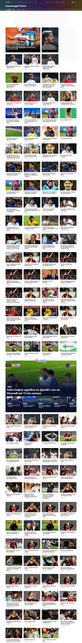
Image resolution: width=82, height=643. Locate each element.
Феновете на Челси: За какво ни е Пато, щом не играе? (13, 229)
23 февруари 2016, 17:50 (65, 230)
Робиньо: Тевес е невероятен (28, 443)
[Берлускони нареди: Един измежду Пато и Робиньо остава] (32, 239)
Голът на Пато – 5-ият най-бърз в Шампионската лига (50, 460)
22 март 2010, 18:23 (9, 535)
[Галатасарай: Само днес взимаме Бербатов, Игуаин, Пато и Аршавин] (14, 311)
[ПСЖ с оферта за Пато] (14, 436)
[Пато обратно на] (32, 96)
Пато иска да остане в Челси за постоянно (49, 209)
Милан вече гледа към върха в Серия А (13, 622)
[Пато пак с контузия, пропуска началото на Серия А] (50, 293)
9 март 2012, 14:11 (9, 356)
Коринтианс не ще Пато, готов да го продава (31, 192)
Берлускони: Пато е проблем (48, 281)
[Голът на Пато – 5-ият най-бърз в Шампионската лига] (50, 453)
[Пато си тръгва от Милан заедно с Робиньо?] (14, 257)
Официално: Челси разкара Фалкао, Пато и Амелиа (50, 192)
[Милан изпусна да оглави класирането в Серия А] (14, 453)
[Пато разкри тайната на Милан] (50, 579)
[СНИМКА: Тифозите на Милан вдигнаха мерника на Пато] (14, 274)
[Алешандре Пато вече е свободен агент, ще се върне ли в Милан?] (50, 78)
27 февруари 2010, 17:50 (28, 553)
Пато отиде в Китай (66, 138)
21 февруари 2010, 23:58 (65, 552)
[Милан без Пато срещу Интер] (14, 579)
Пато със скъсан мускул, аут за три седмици (12, 533)
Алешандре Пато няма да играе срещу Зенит (49, 264)
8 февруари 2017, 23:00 (28, 141)
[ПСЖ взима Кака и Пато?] (50, 436)
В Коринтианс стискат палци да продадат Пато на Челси (31, 210)
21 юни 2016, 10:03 (9, 213)
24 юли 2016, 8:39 (46, 176)
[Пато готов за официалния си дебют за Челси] (32, 220)
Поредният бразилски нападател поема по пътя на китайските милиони (13, 156)
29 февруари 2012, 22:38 (47, 356)
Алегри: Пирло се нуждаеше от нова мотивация (68, 354)
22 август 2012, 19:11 (46, 303)
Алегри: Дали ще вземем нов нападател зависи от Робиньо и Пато (67, 247)
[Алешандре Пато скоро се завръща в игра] (68, 507)
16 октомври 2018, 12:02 (47, 105)
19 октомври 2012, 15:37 (28, 302)
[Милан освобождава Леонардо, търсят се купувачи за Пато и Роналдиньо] (50, 487)
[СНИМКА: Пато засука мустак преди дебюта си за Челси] (50, 220)
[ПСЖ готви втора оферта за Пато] (68, 419)
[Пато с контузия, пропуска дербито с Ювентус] (68, 274)
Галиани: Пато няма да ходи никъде (13, 514)
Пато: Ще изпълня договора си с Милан (11, 477)
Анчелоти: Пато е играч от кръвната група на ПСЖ (31, 281)
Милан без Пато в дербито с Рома (68, 533)
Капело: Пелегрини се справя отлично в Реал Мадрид (30, 533)
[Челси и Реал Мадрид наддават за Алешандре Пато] (50, 507)
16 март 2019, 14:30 (46, 88)
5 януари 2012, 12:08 (27, 445)
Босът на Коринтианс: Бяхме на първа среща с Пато (49, 247)
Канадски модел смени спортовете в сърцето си (68, 103)
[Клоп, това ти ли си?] (68, 113)
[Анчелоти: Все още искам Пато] (32, 346)
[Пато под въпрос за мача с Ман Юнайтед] (14, 544)
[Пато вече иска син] (32, 633)
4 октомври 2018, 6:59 (65, 105)
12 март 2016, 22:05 (9, 231)
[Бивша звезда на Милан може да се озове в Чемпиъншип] (50, 59)
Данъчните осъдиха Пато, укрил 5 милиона (31, 139)
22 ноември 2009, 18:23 (28, 605)
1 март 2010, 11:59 (9, 553)
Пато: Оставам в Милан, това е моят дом (31, 426)
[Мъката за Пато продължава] (50, 346)
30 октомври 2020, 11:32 (47, 70)
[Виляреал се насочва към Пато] (68, 167)
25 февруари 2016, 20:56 (47, 231)
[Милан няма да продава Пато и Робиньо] (32, 329)
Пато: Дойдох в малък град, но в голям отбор (30, 156)
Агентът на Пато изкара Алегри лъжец (31, 264)
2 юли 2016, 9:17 (45, 194)
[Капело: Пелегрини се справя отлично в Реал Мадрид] (32, 525)
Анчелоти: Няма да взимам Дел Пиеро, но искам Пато (13, 354)
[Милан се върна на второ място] (32, 561)
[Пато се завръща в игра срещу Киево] (50, 525)
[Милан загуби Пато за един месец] (14, 419)
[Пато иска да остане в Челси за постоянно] (50, 202)
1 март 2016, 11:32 (27, 230)
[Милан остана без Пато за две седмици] (32, 453)
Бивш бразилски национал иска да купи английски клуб (21, 48)
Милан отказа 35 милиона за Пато (49, 426)
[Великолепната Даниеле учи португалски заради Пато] (14, 113)
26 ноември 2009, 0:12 (10, 607)
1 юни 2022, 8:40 (45, 50)
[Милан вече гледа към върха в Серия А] (14, 614)
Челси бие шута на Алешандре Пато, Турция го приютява (13, 210)
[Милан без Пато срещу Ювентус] (32, 579)
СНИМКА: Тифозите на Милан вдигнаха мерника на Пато (13, 282)
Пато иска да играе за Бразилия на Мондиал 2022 (50, 48)
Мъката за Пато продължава (47, 354)
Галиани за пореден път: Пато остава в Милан (67, 477)
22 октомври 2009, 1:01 (47, 624)
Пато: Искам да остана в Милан (49, 477)
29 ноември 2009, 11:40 (65, 587)
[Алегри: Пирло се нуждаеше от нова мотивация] (68, 346)
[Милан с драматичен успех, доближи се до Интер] (50, 544)
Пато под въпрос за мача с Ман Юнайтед (13, 551)
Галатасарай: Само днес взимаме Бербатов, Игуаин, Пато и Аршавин (13, 319)
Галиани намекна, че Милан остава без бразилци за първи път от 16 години (13, 247)
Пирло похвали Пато (29, 621)
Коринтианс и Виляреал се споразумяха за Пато (13, 174)
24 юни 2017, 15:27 (64, 121)
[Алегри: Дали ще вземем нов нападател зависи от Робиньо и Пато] (68, 239)
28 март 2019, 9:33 (27, 87)
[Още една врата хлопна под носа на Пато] (14, 185)
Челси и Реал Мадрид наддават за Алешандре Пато (49, 515)
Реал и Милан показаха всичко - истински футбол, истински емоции (68, 623)
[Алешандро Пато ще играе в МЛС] (32, 59)
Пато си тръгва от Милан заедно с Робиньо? (13, 264)
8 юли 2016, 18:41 (9, 194)
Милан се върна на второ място (31, 568)
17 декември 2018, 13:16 (65, 88)
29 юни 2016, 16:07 (64, 194)
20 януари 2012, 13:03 (10, 428)
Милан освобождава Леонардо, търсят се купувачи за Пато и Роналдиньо (48, 496)
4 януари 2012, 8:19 (46, 444)
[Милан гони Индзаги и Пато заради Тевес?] (50, 329)
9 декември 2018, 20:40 (10, 105)
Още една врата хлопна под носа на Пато (12, 192)
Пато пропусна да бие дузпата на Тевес (12, 139)
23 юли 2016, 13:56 (64, 176)
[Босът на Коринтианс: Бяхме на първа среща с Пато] (50, 239)
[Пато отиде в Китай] (68, 131)
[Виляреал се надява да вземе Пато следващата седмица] (32, 167)
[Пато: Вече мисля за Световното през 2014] (32, 470)
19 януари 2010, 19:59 (10, 588)
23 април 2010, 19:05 (27, 498)
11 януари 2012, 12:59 (9, 444)
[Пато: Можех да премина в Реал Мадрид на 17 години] (50, 113)
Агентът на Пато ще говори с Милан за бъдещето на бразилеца (13, 301)
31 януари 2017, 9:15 (46, 141)
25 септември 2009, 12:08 (47, 642)
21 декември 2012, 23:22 (47, 249)
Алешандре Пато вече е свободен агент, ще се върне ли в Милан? (49, 86)
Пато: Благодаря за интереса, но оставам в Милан (30, 319)
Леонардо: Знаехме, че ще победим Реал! (49, 622)
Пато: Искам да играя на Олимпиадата (67, 318)
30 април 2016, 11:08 (27, 213)
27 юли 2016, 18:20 (46, 158)
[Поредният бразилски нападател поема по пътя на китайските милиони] (14, 148)
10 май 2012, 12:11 (27, 339)
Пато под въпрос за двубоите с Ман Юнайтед (68, 568)
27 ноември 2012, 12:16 (10, 285)
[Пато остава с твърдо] (14, 96)
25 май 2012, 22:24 (64, 320)
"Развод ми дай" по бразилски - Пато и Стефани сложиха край (30, 495)
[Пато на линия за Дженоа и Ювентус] (14, 487)
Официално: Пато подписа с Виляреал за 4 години (50, 156)
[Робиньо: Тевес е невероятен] (32, 436)
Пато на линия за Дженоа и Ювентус (13, 495)
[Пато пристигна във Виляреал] (68, 148)
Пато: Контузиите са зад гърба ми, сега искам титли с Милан (68, 301)
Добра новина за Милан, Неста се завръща (49, 568)
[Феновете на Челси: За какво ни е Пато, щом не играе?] (14, 220)
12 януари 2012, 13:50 (64, 428)
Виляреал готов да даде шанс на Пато (49, 174)
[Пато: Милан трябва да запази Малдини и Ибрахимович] (14, 78)
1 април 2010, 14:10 (64, 516)
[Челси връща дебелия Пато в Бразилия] (68, 202)
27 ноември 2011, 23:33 (64, 445)
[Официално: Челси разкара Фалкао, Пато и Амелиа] (50, 185)
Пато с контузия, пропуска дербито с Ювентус (68, 281)
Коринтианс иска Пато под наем (13, 337)
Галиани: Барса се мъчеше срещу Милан (67, 337)
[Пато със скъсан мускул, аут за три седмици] (14, 525)
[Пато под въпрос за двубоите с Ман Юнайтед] (68, 561)
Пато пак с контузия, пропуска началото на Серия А (48, 301)
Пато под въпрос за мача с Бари (50, 640)
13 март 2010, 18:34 (46, 535)
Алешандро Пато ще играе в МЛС (31, 66)
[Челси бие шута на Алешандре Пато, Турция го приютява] (14, 202)
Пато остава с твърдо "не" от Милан (13, 103)
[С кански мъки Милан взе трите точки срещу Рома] (14, 633)
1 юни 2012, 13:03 (45, 320)
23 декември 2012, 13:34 (10, 249)
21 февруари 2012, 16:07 (65, 356)
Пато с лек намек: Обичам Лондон (31, 551)
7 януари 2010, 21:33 (27, 588)
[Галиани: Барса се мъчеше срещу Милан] (68, 329)
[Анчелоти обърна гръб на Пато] (68, 596)
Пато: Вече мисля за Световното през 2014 (30, 477)
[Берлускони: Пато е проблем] (50, 274)
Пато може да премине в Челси (67, 460)
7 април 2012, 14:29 (46, 339)
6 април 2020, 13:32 (9, 88)
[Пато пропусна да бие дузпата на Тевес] (14, 131)
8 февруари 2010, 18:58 (65, 570)
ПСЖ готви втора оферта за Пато (68, 426)
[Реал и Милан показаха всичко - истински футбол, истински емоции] (68, 614)
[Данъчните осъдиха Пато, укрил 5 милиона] (32, 131)
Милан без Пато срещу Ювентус (30, 586)
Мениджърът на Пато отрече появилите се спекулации (30, 515)
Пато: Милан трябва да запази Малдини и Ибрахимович (12, 86)
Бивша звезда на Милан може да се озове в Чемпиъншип (49, 67)
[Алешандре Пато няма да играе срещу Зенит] (50, 257)
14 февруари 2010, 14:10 (10, 571)
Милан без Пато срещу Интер (12, 586)
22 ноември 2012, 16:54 (10, 303)
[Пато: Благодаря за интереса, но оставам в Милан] (32, 311)
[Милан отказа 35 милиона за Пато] (50, 419)
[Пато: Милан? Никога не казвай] (50, 96)
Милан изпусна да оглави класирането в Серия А (12, 460)
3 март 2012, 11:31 (27, 356)
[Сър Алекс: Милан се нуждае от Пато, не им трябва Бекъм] (14, 561)
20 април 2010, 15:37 (46, 499)
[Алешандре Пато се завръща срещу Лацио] (32, 293)
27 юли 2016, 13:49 (64, 158)
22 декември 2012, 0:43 (28, 249)
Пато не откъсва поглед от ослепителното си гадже (31, 121)
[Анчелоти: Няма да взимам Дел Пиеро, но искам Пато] (14, 346)
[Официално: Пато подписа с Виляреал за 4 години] (50, 148)
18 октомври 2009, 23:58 (10, 642)
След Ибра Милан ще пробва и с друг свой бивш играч (68, 86)
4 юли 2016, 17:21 (27, 194)
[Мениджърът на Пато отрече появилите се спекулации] (32, 507)
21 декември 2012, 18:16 (65, 249)
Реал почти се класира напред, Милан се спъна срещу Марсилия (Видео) (12, 604)
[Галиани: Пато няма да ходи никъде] (14, 507)
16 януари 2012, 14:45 (28, 428)
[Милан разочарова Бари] (68, 544)
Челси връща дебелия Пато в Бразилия (68, 209)
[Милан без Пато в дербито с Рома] (68, 525)
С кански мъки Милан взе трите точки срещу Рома (13, 640)
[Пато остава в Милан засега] (68, 257)
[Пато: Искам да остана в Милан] (50, 470)
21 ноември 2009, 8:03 (46, 607)
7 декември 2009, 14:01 (47, 588)
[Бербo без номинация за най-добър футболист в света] (50, 596)
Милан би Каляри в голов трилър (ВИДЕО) (30, 603)
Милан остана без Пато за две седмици (31, 460)
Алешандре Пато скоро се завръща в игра (68, 514)
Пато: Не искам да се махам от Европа (50, 318)
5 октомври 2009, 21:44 (28, 641)
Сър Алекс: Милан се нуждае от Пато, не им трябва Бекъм (13, 569)
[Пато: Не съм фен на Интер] (68, 579)
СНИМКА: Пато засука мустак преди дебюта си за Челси (50, 229)
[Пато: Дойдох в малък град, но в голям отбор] (32, 148)
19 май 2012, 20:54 (9, 339)
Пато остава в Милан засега (66, 264)
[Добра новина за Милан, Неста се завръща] (50, 561)
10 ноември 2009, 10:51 (65, 605)
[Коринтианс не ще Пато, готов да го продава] (32, 185)
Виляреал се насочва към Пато (67, 174)
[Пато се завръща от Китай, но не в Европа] (32, 78)
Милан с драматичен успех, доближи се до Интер (50, 551)
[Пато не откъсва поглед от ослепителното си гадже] (32, 113)
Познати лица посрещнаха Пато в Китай (50, 139)
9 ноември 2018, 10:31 (28, 105)
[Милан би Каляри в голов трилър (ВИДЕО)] (32, 596)
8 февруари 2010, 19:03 (47, 570)
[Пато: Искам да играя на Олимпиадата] (68, 311)
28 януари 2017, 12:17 (9, 159)
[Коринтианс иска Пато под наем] (14, 329)
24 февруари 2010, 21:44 (47, 553)
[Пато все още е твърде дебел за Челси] (68, 220)
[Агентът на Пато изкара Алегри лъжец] (32, 257)
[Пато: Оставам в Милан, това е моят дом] (32, 419)
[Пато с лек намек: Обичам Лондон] (32, 544)
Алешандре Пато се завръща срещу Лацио (30, 300)
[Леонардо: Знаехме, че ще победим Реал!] (50, 614)
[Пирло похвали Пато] (32, 614)
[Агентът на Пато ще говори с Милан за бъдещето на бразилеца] (14, 293)
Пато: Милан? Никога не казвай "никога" (49, 103)
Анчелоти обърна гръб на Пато (67, 603)
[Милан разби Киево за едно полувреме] (68, 436)
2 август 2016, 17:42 (27, 158)
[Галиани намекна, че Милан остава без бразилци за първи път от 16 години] (14, 239)
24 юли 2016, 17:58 (27, 177)
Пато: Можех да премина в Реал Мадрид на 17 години (50, 120)
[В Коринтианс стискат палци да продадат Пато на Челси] (32, 202)
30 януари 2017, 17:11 (64, 139)
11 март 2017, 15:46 (9, 141)
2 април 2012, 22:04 (64, 339)
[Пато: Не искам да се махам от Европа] (50, 311)
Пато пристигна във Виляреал (66, 156)
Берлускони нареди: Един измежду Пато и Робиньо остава (31, 247)
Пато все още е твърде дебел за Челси (67, 228)
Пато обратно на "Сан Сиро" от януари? (30, 103)
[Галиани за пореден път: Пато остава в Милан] (68, 470)
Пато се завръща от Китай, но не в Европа (30, 85)
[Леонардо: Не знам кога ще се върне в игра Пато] (68, 487)
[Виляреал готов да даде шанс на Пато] (50, 167)
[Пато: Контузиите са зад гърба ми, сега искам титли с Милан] (68, 293)
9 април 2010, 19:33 (9, 516)
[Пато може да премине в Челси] (68, 453)
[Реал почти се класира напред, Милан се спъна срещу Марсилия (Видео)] (14, 596)
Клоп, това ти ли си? (66, 119)
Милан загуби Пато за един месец (13, 426)
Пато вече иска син (29, 639)
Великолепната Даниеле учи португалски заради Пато (12, 121)
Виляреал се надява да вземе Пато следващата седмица (31, 175)
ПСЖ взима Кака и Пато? (49, 443)
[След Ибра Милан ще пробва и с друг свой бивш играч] (68, 78)
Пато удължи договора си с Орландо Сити (13, 66)
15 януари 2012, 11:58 (46, 428)
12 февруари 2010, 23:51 (28, 570)
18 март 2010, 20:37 (27, 536)
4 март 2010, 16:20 (64, 535)
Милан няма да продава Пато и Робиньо (30, 337)
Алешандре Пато (16, 6)
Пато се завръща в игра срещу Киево (49, 533)
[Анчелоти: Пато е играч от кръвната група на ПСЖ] (32, 274)
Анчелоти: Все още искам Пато (31, 354)
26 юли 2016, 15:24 (9, 176)
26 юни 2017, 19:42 (46, 122)
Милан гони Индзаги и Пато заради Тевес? (50, 337)
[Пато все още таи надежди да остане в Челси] (68, 185)
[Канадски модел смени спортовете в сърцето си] (68, 96)
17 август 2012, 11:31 (64, 303)
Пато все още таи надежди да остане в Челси (68, 192)
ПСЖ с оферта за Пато (12, 443)
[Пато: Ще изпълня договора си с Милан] (14, 470)
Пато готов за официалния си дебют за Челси (31, 228)
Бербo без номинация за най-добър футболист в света (49, 604)
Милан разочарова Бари (67, 550)
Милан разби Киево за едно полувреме (68, 443)
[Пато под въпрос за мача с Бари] (50, 633)
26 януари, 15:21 (9, 50)
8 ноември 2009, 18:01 (10, 624)
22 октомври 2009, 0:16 (65, 625)
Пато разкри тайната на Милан (49, 586)
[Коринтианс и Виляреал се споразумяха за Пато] (14, 167)
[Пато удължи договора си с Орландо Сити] (14, 59)
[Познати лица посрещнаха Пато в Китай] (50, 131)
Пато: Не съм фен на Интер (68, 586)
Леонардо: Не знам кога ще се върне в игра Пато (68, 495)
